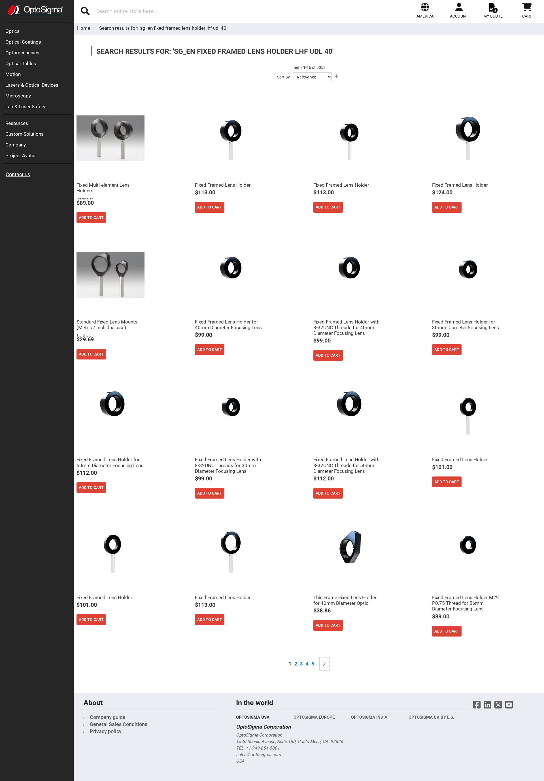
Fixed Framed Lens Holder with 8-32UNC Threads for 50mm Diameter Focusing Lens (346, 465)
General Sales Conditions (118, 724)
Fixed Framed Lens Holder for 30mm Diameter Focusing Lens (465, 324)
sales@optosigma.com (258, 754)
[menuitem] (38, 31)
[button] (425, 10)
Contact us (18, 174)
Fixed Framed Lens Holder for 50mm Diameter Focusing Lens (109, 462)
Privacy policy (106, 731)
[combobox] (155, 11)
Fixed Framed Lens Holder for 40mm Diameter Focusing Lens (228, 324)
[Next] (324, 664)
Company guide (108, 717)
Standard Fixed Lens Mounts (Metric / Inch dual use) (106, 324)
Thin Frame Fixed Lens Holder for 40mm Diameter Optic (345, 600)
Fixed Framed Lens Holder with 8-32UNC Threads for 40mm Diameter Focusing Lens (346, 327)
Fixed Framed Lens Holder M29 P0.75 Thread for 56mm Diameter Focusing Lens (465, 603)
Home (84, 28)
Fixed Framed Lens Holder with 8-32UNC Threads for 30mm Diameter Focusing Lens (228, 465)
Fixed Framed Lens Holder (223, 185)
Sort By (283, 77)
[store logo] (35, 10)
